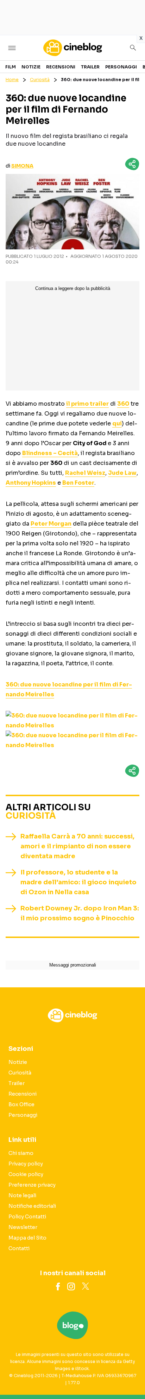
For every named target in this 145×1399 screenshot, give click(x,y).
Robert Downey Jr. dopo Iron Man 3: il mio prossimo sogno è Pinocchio (79, 913)
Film (10, 66)
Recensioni (60, 66)
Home (12, 79)
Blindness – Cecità (50, 453)
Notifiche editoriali (32, 1206)
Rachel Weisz (85, 473)
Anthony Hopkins (31, 482)
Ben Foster (78, 482)
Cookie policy (25, 1174)
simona (22, 166)
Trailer (90, 66)
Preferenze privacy (32, 1185)
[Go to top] (130, 1375)
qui (117, 423)
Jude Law (122, 473)
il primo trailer (87, 403)
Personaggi (121, 66)
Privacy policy (25, 1164)
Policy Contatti (27, 1216)
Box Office (21, 1104)
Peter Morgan (51, 523)
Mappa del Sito (27, 1238)
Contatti (19, 1248)
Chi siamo (20, 1153)
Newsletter (22, 1227)
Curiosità (40, 79)
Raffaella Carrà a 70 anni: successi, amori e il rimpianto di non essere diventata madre (77, 846)
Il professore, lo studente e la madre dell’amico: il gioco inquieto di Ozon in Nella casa (78, 882)
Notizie (30, 66)
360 (123, 403)
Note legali (22, 1195)
